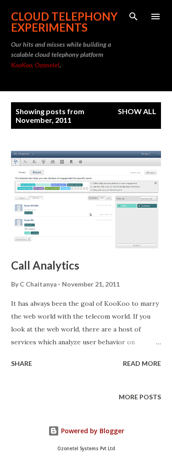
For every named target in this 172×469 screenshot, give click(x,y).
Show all (137, 111)
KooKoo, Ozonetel (35, 65)
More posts (140, 397)
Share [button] (21, 363)
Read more (142, 363)
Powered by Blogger (91, 430)
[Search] (133, 16)
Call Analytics (45, 265)
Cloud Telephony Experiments (64, 22)
